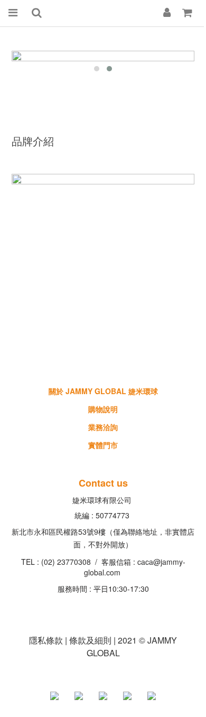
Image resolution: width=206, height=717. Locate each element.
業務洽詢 (103, 427)
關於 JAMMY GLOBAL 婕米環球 (103, 391)
